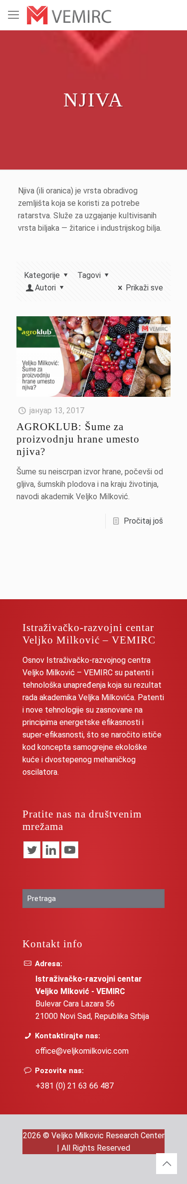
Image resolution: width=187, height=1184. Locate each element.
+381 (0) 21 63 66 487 (74, 1086)
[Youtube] (69, 849)
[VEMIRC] (69, 14)
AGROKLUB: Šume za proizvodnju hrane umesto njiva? (78, 439)
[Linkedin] (50, 849)
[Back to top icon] (166, 1163)
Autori (45, 287)
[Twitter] (31, 849)
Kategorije (42, 275)
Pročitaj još (143, 521)
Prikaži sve (144, 287)
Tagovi (89, 275)
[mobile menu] (13, 14)
